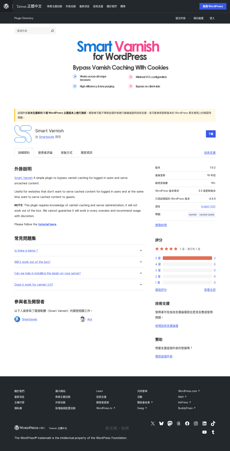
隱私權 (18, 408)
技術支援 (210, 152)
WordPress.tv (105, 408)
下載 (210, 133)
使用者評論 (45, 152)
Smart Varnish (23, 178)
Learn (99, 391)
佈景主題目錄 (62, 396)
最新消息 (19, 396)
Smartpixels (46, 137)
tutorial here (47, 224)
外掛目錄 (60, 402)
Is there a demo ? (26, 250)
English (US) (208, 206)
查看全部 (210, 290)
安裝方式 (66, 152)
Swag (142, 408)
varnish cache (206, 214)
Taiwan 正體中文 (58, 428)
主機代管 (19, 402)
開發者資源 (102, 402)
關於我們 (19, 391)
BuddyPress (187, 408)
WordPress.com (189, 391)
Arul (89, 319)
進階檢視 (161, 225)
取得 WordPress (213, 6)
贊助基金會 (145, 402)
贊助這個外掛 (163, 356)
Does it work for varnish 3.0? (33, 284)
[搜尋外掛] (52, 30)
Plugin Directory (23, 18)
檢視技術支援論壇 (166, 326)
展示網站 (60, 391)
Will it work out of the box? (32, 262)
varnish (193, 214)
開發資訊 (86, 152)
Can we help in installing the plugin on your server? (47, 273)
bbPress (184, 402)
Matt (182, 396)
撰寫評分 (161, 290)
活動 (139, 396)
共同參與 (142, 391)
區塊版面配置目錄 (65, 408)
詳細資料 (24, 152)
